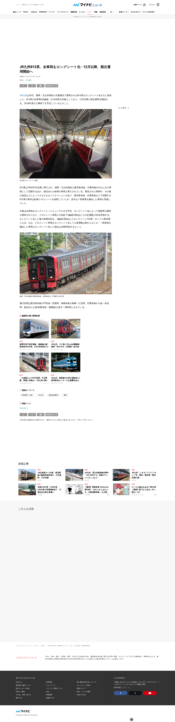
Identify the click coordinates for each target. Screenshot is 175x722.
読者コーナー (124, 12)
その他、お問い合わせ (23, 695)
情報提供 (49, 695)
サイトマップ (50, 685)
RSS (47, 691)
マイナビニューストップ (23, 645)
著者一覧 (19, 698)
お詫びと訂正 (81, 695)
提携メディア (81, 688)
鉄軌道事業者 (53, 395)
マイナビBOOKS (148, 12)
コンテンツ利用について (54, 688)
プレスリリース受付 (83, 685)
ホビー (89, 12)
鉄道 (43, 645)
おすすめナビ (135, 12)
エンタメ (82, 12)
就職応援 (73, 12)
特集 (95, 12)
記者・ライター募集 (83, 691)
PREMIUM (43, 12)
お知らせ (19, 682)
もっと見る (122, 108)
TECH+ (25, 12)
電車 (65, 395)
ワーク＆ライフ (62, 12)
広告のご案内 (20, 691)
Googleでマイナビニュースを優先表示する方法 (87, 16)
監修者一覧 (50, 698)
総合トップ (17, 12)
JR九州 (23, 95)
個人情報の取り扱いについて (86, 682)
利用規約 (49, 682)
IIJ (111, 12)
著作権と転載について (23, 685)
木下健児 (28, 80)
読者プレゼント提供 (22, 688)
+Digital (34, 12)
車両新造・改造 (27, 395)
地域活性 (103, 12)
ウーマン (52, 12)
